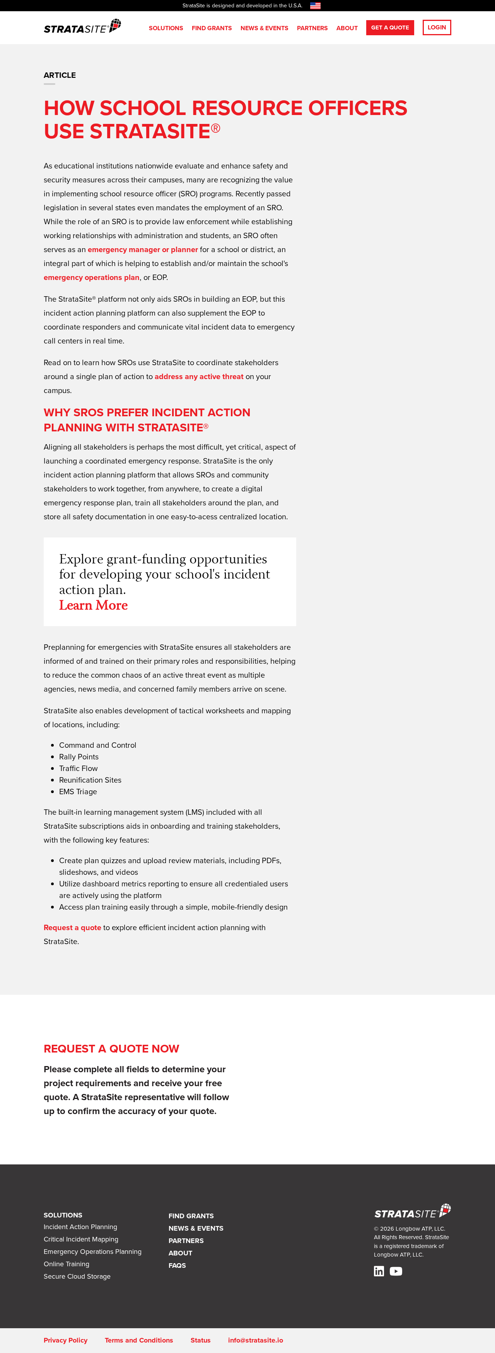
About (347, 28)
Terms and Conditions (139, 1340)
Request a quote (72, 927)
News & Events (264, 28)
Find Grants (212, 28)
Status (201, 1340)
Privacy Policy (65, 1340)
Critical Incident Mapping (81, 1239)
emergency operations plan (92, 277)
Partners (312, 28)
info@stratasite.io (255, 1340)
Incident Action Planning (80, 1227)
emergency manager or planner (143, 249)
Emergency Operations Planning (93, 1252)
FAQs (177, 1265)
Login (437, 27)
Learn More (93, 606)
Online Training (66, 1264)
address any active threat (199, 376)
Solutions (166, 28)
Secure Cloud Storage (77, 1276)
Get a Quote (390, 27)
